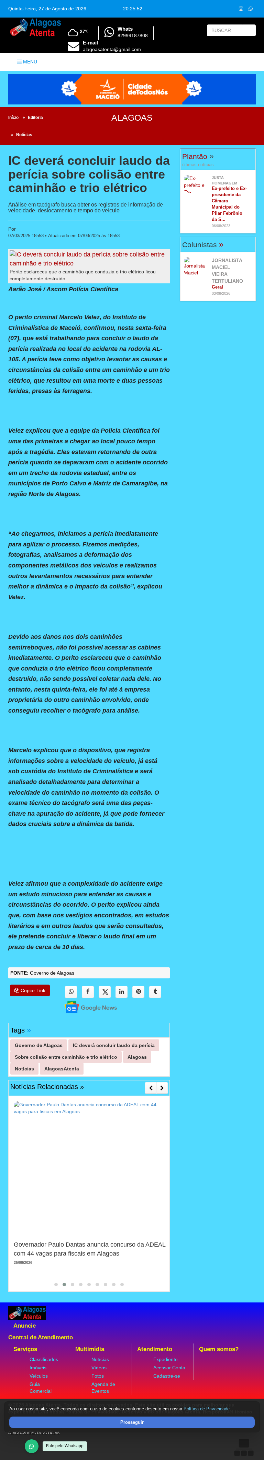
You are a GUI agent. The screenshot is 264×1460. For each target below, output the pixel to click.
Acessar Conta (169, 1367)
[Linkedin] (122, 992)
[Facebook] (88, 992)
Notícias (24, 134)
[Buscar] (249, 30)
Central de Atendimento (40, 1337)
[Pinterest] (138, 992)
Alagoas (132, 117)
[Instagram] (240, 8)
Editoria (35, 117)
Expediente (165, 1359)
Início (13, 117)
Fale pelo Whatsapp (65, 1445)
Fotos (97, 1376)
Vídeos (99, 1367)
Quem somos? (219, 1349)
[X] (105, 992)
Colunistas (202, 245)
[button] (56, 1284)
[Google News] (84, 1007)
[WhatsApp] (31, 1446)
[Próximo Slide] (162, 1088)
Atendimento (154, 1349)
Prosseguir (132, 1422)
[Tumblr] (155, 992)
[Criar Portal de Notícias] (244, 1447)
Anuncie (24, 1325)
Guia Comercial (41, 1387)
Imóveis (38, 1367)
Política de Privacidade (207, 1408)
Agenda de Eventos (103, 1387)
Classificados (44, 1359)
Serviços (25, 1349)
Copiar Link (32, 990)
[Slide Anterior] (150, 1088)
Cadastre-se (166, 1376)
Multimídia (89, 1349)
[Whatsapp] (250, 8)
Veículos (39, 1376)
